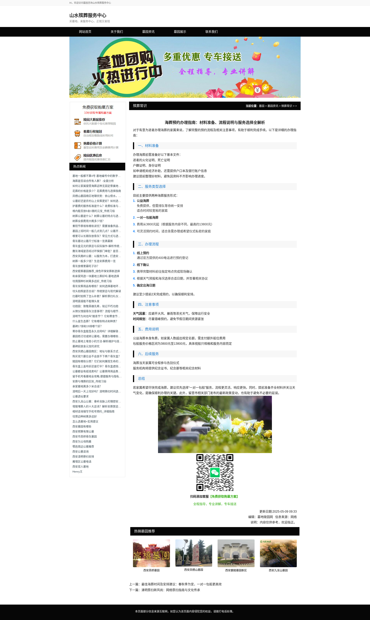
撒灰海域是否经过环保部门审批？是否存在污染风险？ (104, 251)
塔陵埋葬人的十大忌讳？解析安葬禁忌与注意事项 (102, 406)
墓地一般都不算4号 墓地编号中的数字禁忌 (97, 175)
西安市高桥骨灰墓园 (84, 436)
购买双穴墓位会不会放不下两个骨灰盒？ (96, 356)
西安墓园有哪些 (81, 426)
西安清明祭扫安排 (83, 456)
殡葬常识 (286, 105)
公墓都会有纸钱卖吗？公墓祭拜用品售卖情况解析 (102, 371)
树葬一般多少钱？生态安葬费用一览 (94, 261)
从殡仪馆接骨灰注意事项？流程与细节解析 (98, 311)
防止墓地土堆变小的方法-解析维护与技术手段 (99, 341)
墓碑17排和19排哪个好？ (87, 326)
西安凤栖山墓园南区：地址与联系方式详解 (98, 351)
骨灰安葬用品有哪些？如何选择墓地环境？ (98, 286)
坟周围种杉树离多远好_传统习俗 (92, 281)
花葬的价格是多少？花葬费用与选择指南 (96, 190)
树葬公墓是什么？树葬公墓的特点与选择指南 (99, 215)
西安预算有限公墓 (83, 431)
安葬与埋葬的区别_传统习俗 (89, 381)
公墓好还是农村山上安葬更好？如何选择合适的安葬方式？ (107, 200)
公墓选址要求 (80, 396)
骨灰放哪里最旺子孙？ (85, 266)
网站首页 (85, 31)
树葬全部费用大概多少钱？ (88, 220)
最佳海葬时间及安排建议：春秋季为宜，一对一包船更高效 (181, 584)
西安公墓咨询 (80, 451)
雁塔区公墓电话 (81, 461)
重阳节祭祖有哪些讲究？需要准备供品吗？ (98, 225)
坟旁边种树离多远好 (84, 416)
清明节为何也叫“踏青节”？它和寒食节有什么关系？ (103, 316)
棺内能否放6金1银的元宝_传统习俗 (93, 210)
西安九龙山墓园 (278, 570)
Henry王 (77, 471)
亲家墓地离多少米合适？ (87, 386)
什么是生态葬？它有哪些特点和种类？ (95, 321)
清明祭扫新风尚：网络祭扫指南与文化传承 (170, 590)
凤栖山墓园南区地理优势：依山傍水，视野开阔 (100, 195)
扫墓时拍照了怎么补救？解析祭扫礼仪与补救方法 (102, 296)
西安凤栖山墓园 (193, 569)
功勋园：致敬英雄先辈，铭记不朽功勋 (95, 306)
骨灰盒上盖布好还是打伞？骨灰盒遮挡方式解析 (100, 366)
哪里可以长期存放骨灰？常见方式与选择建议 (99, 236)
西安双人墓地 (80, 466)
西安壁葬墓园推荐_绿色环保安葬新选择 (96, 271)
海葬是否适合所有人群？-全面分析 (93, 180)
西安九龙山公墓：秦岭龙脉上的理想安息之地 (99, 401)
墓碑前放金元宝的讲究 (85, 346)
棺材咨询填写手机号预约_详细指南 (93, 411)
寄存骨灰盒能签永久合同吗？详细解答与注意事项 (102, 331)
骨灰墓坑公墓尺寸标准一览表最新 (92, 241)
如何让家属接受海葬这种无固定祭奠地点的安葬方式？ (104, 185)
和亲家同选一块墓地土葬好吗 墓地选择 (95, 276)
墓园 (261, 105)
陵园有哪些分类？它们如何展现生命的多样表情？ (102, 361)
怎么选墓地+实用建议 (85, 421)
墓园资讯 (272, 105)
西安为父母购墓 (81, 441)
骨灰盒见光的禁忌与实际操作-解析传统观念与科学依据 (105, 246)
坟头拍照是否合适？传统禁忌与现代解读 (96, 291)
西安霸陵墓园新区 (236, 570)
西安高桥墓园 (151, 570)
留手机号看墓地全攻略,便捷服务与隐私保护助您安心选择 (106, 376)
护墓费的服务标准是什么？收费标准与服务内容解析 (103, 205)
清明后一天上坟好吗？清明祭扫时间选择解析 (99, 391)
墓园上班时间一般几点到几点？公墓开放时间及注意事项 (106, 230)
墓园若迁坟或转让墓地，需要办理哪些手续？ (99, 336)
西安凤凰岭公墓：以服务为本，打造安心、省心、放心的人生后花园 (112, 256)
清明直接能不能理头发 (85, 301)
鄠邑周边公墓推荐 (83, 446)
